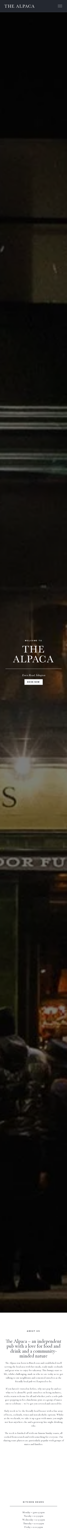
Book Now (33, 682)
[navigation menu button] (60, 6)
